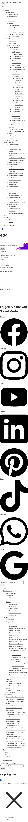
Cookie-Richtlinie (4, 295)
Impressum (3, 297)
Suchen (3, 248)
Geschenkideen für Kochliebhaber (15, 712)
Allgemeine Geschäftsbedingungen (9, 292)
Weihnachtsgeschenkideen (16, 213)
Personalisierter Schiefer (18, 72)
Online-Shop (3, 277)
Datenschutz (3, 299)
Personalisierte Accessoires (20, 650)
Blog (6, 215)
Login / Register (9, 225)
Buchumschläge (13, 16)
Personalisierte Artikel (15, 45)
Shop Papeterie (13, 43)
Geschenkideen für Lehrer (16, 173)
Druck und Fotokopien (15, 30)
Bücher (10, 133)
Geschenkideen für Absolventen (15, 697)
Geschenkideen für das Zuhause (15, 699)
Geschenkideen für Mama (16, 175)
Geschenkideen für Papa (15, 178)
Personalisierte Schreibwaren (17, 648)
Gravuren (11, 19)
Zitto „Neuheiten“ (13, 140)
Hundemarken (15, 47)
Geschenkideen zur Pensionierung (15, 743)
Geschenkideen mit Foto (15, 195)
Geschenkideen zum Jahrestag (17, 202)
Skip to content (17, 2)
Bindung (11, 23)
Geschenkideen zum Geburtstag (15, 739)
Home (7, 10)
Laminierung (12, 21)
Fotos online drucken (17, 34)
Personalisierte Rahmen (18, 69)
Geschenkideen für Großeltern (17, 158)
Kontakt (7, 217)
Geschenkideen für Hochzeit (16, 160)
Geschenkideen (9, 142)
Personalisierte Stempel (15, 36)
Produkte (7, 38)
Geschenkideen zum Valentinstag (15, 745)
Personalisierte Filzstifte (19, 664)
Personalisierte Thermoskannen (18, 672)
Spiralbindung (15, 25)
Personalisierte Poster (18, 67)
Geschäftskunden (13, 14)
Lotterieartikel (12, 41)
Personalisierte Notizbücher (20, 668)
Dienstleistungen (10, 12)
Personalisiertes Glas (17, 56)
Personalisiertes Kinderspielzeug (18, 639)
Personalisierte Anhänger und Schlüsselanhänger (17, 52)
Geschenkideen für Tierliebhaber (15, 728)
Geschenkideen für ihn (15, 162)
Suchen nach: (3, 245)
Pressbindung (15, 27)
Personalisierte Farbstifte (19, 657)
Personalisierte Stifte (17, 109)
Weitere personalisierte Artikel (17, 677)
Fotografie (11, 127)
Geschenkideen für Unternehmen (15, 730)
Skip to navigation (7, 2)
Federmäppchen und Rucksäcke (15, 690)
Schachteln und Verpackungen (17, 675)
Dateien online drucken (18, 32)
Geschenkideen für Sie (15, 180)
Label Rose (12, 125)
